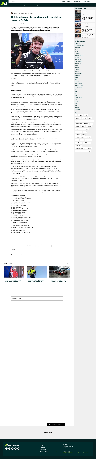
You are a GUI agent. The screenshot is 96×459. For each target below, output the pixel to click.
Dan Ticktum (21, 245)
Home (41, 445)
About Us (42, 447)
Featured (88, 137)
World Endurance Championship (83, 151)
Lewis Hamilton (87, 142)
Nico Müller (29, 245)
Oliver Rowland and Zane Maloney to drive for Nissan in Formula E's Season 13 (13, 280)
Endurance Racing (80, 137)
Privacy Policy (66, 451)
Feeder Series (79, 123)
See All (68, 263)
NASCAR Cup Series (80, 148)
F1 (76, 115)
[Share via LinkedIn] (18, 254)
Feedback (65, 448)
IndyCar (81, 115)
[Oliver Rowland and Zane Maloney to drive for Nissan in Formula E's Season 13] (14, 272)
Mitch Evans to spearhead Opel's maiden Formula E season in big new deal (36, 280)
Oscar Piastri (78, 145)
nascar (77, 129)
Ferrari (81, 140)
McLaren (86, 123)
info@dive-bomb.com (68, 446)
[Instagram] (6, 448)
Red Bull (89, 148)
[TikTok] (15, 448)
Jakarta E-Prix (37, 245)
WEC (83, 134)
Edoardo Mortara (47, 245)
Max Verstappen (84, 129)
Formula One (88, 140)
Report (85, 131)
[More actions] (62, 13)
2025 (86, 115)
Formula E (14, 245)
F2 (91, 123)
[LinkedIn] (18, 448)
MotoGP (77, 126)
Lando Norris (78, 131)
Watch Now (43, 449)
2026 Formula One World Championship (85, 121)
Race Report (78, 142)
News (83, 126)
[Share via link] (21, 254)
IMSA (77, 140)
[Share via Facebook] (11, 254)
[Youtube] (12, 448)
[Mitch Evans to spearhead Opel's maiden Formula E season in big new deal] (37, 272)
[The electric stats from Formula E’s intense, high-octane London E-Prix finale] (59, 272)
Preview (84, 118)
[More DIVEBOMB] (56, 451)
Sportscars (89, 126)
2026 (89, 118)
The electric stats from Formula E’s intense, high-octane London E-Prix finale (59, 280)
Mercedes (78, 134)
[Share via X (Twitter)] (15, 254)
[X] (9, 448)
